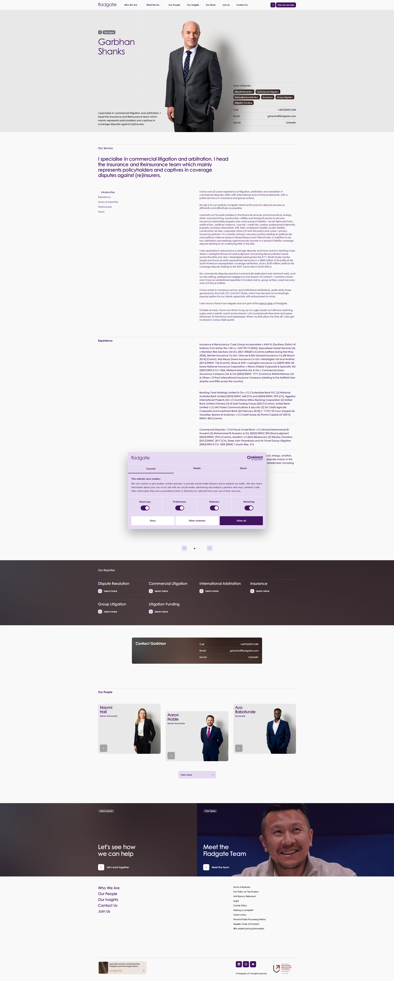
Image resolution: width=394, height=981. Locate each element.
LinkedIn (264, 122)
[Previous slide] (184, 548)
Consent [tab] (150, 468)
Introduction (108, 192)
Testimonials (105, 206)
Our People (174, 4)
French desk (266, 303)
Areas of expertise (108, 202)
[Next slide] (209, 548)
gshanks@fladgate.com (264, 116)
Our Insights (193, 4)
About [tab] (243, 468)
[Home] (107, 5)
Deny (152, 520)
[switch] (179, 507)
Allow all (241, 520)
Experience (104, 197)
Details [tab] (197, 468)
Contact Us (242, 4)
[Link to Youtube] (253, 964)
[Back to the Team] (100, 32)
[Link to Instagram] (246, 964)
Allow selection (197, 520)
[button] (194, 548)
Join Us (226, 4)
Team (101, 211)
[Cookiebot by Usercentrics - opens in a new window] (249, 458)
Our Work (211, 4)
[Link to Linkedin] (239, 964)
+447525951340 (264, 109)
